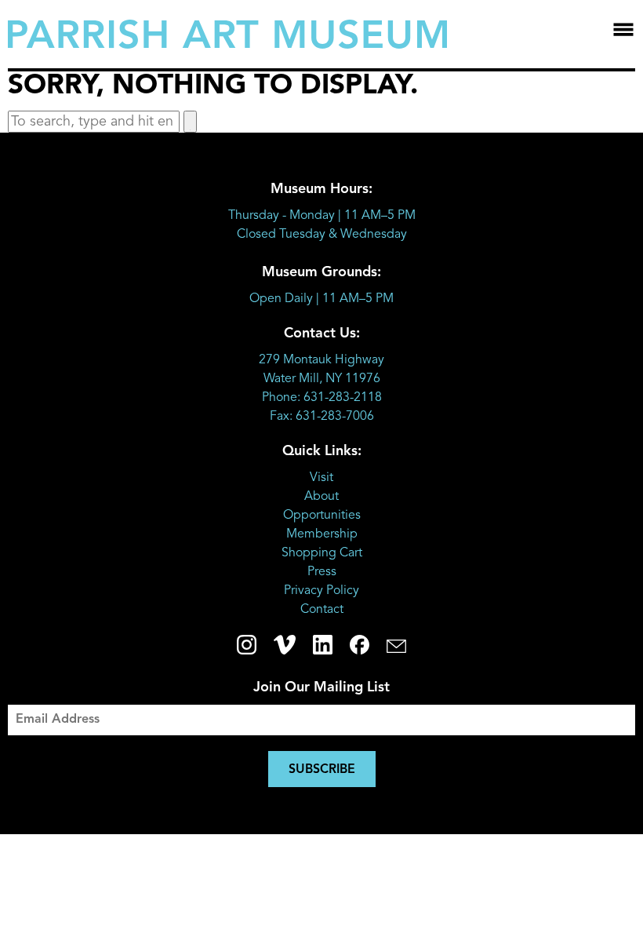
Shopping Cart (322, 553)
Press (321, 572)
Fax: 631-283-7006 (322, 416)
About (321, 496)
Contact (321, 609)
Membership (322, 534)
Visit (321, 478)
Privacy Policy (321, 591)
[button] (190, 122)
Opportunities (322, 515)
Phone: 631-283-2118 (322, 398)
